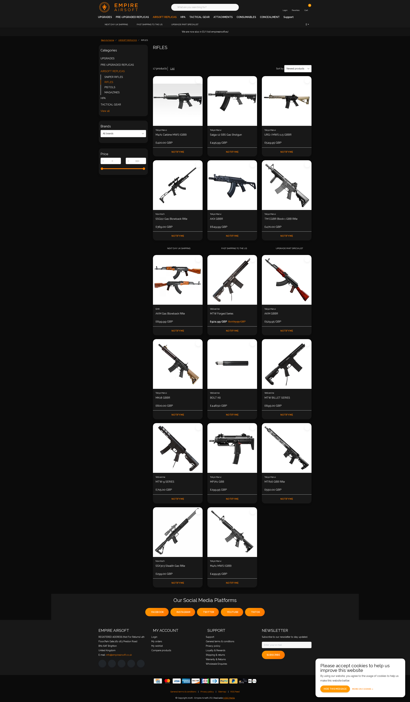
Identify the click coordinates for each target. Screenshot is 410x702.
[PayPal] (224, 681)
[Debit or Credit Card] (243, 681)
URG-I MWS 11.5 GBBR (277, 134)
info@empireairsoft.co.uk (119, 655)
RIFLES (108, 82)
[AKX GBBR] (232, 185)
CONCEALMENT (270, 17)
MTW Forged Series (221, 313)
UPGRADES (105, 17)
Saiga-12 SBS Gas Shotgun (226, 134)
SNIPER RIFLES (113, 77)
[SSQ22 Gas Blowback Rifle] (178, 185)
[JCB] (205, 681)
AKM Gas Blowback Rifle (170, 313)
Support (288, 17)
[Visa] (177, 681)
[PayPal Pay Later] (233, 681)
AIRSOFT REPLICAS (165, 17)
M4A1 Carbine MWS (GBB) (171, 134)
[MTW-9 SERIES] (178, 448)
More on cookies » (362, 689)
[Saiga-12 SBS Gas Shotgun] (232, 101)
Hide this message (335, 689)
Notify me (178, 152)
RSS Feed (235, 691)
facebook (157, 612)
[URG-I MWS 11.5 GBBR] (287, 101)
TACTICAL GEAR (199, 17)
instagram (183, 612)
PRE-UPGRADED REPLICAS (132, 17)
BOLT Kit (215, 397)
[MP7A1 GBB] (232, 448)
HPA (182, 17)
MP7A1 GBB (217, 481)
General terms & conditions (183, 691)
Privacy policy (207, 691)
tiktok (255, 612)
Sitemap (222, 691)
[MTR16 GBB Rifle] (287, 448)
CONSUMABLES (246, 17)
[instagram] (112, 663)
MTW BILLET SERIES (277, 397)
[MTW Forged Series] (232, 280)
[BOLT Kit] (232, 364)
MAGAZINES (112, 92)
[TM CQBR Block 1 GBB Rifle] (287, 185)
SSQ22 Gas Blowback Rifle (171, 218)
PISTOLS (109, 87)
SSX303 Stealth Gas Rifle (170, 565)
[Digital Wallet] (252, 681)
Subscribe (273, 655)
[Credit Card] (158, 681)
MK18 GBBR (163, 397)
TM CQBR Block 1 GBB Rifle (280, 218)
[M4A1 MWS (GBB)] (232, 532)
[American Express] (186, 681)
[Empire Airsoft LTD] (118, 6)
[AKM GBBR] (287, 280)
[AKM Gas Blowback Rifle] (178, 280)
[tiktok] (141, 663)
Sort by (280, 68)
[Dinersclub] (214, 681)
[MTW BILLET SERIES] (287, 364)
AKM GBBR (271, 313)
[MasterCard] (167, 681)
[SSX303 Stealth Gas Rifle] (178, 532)
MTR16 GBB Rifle (274, 481)
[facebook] (102, 663)
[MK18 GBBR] (178, 364)
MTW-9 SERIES (165, 481)
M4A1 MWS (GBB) (221, 565)
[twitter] (121, 663)
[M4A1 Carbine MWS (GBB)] (178, 101)
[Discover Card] (196, 681)
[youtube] (131, 663)
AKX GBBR (216, 218)
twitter (208, 612)
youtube (232, 612)
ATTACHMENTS (223, 17)
